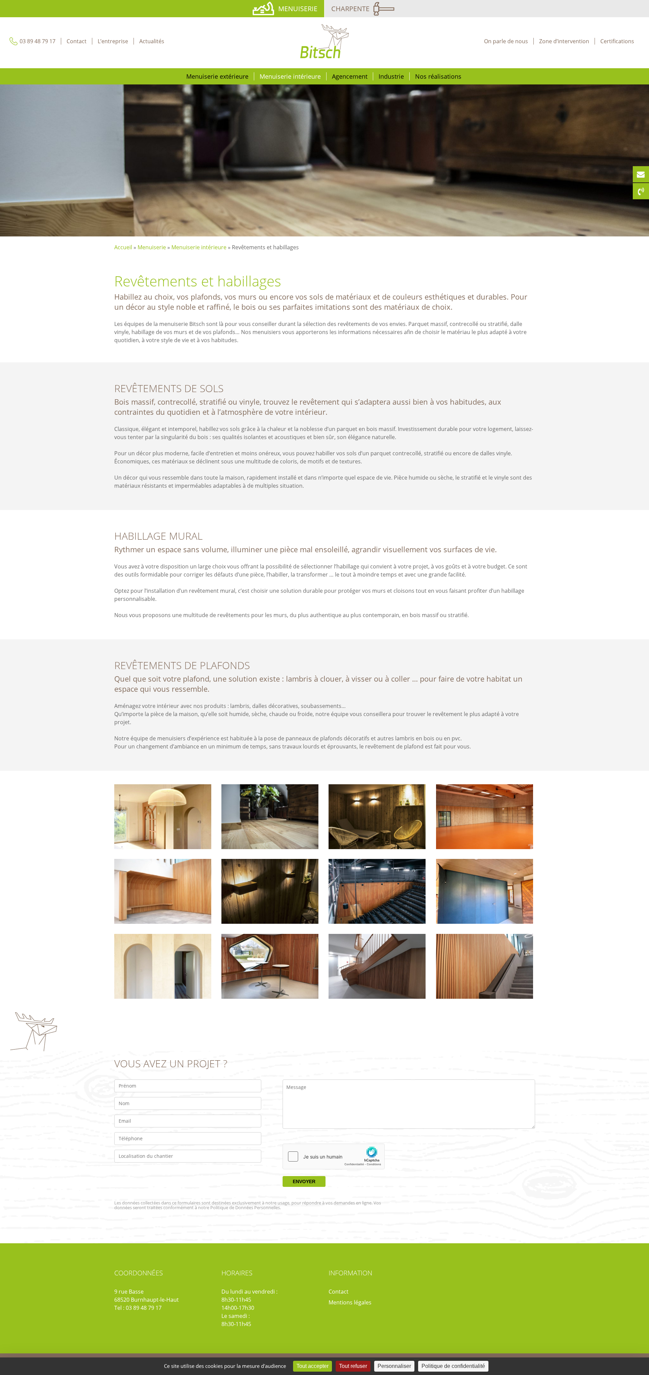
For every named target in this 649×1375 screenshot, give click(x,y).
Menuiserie (297, 8)
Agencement (349, 76)
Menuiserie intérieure (290, 76)
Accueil (123, 247)
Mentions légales (350, 1302)
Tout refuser (353, 1366)
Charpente (350, 8)
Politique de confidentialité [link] (453, 1366)
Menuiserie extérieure (217, 76)
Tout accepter (312, 1366)
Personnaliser (394, 1366)
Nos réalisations (438, 76)
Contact (338, 1291)
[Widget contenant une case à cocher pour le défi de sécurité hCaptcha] (334, 1156)
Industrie (391, 76)
